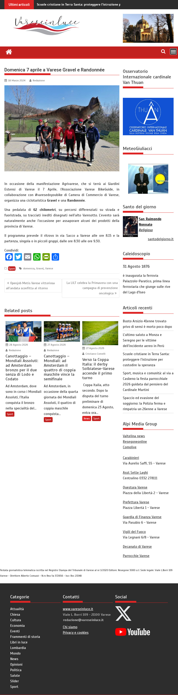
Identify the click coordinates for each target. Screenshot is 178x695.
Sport (12, 268)
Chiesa (15, 614)
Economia (17, 626)
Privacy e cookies (76, 632)
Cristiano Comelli (95, 353)
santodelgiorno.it (161, 239)
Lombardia (18, 648)
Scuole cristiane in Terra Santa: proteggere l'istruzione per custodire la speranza (97, 4)
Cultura (15, 620)
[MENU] (173, 51)
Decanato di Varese (137, 546)
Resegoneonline (135, 442)
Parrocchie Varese (136, 556)
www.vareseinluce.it (78, 609)
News (87, 418)
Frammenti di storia (25, 637)
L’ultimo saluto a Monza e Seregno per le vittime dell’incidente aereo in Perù (143, 340)
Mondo (15, 653)
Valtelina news (134, 436)
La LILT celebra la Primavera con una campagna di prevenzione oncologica (92, 288)
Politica (16, 670)
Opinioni (16, 664)
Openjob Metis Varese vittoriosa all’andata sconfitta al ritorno (30, 285)
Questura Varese (135, 487)
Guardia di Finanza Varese (142, 517)
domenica (29, 268)
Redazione (39, 80)
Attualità (17, 609)
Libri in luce (19, 642)
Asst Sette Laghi (135, 473)
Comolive (130, 447)
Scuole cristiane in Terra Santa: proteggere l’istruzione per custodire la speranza (146, 359)
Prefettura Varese (136, 502)
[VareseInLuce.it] (9, 51)
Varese (49, 268)
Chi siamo (70, 627)
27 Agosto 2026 (56, 344)
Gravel (40, 268)
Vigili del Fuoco (134, 532)
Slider (14, 681)
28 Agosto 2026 (18, 344)
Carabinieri (131, 458)
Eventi (15, 631)
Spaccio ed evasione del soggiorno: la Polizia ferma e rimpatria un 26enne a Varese (145, 403)
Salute (15, 675)
